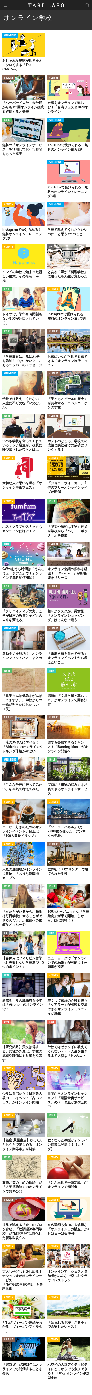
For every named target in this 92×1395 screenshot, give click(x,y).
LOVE (6, 1022)
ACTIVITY (8, 204)
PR (50, 247)
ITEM (6, 544)
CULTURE (8, 78)
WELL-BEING (10, 35)
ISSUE (7, 120)
